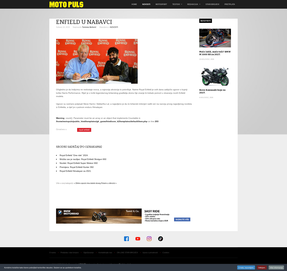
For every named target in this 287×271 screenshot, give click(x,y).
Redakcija (192, 4)
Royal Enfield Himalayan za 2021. (75, 171)
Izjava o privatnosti (150, 253)
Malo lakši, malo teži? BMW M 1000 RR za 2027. (215, 53)
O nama (52, 253)
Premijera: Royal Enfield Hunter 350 (77, 167)
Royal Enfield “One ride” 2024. (74, 155)
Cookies (165, 253)
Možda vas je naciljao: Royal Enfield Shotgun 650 (83, 159)
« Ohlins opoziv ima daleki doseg (87, 183)
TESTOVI (176, 4)
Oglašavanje (88, 253)
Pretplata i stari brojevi (70, 253)
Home (134, 4)
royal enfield (84, 130)
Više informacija (276, 267)
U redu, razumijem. (246, 267)
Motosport (161, 4)
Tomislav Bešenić (89, 27)
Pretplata (230, 4)
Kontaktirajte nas (105, 253)
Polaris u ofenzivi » (109, 183)
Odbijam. (261, 267)
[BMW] (124, 223)
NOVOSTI (114, 27)
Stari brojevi (212, 4)
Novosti (146, 4)
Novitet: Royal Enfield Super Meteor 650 (79, 163)
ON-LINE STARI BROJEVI (127, 253)
